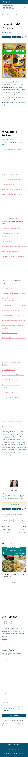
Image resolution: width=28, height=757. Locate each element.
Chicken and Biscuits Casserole (12, 149)
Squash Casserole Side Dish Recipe (13, 293)
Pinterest (11, 444)
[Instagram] (6, 2)
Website (5, 702)
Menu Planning (16, 14)
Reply (4, 640)
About (9, 744)
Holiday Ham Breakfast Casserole (13, 375)
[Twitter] (12, 504)
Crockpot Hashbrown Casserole (12, 189)
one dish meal (19, 520)
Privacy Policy (10, 747)
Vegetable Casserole (8, 370)
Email (4, 694)
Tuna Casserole (7, 241)
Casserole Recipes (8, 520)
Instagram (7, 437)
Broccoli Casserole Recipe (10, 397)
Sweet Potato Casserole (10, 380)
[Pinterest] (9, 2)
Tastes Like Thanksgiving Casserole (13, 338)
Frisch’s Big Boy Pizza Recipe (7, 529)
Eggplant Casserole (8, 184)
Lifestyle (8, 14)
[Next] (24, 564)
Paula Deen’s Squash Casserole (12, 427)
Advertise (17, 744)
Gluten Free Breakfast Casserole (12, 315)
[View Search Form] (25, 2)
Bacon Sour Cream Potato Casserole (14, 246)
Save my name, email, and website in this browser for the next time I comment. (14, 708)
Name (4, 686)
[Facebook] (3, 2)
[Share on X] (14, 37)
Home (3, 14)
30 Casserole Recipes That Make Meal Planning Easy (13, 515)
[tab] (12, 582)
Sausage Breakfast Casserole (11, 422)
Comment (6, 660)
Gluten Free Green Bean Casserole (13, 320)
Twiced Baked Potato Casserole (12, 179)
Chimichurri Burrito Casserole (11, 228)
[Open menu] (24, 7)
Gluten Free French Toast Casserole (13, 305)
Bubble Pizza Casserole (9, 174)
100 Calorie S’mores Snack (21, 529)
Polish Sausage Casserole (10, 310)
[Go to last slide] (3, 564)
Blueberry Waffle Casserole (11, 194)
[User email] (18, 504)
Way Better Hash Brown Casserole (13, 256)
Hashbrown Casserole (9, 392)
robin (11, 622)
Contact (19, 747)
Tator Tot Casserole (8, 280)
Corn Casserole (7, 288)
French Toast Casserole (9, 333)
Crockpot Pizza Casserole (10, 251)
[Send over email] (19, 37)
